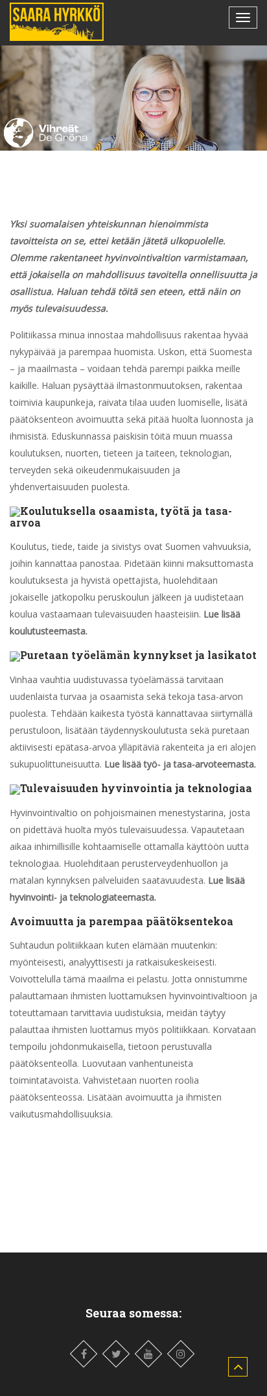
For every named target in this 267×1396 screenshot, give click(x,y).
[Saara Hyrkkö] (57, 22)
